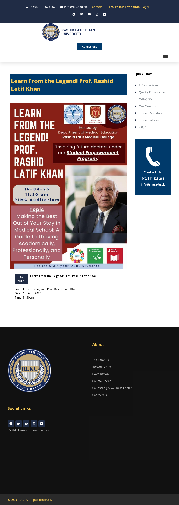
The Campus (100, 360)
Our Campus (147, 106)
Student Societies (150, 113)
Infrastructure (148, 85)
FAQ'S (143, 127)
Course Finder (101, 381)
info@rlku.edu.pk (153, 184)
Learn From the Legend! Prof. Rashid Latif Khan (63, 276)
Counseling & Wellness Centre (112, 388)
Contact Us (99, 395)
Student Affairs (149, 120)
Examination (100, 374)
